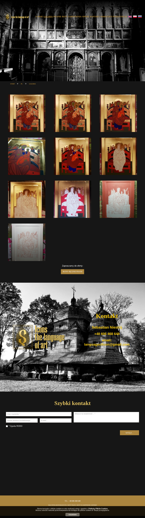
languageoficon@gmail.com (107, 344)
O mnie (39, 17)
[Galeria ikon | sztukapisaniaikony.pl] (16, 17)
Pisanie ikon (60, 17)
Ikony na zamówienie (83, 505)
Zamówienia (74, 17)
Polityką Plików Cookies (98, 509)
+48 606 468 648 (107, 334)
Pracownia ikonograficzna (57, 505)
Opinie (85, 17)
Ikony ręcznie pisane (72, 272)
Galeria (48, 17)
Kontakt (95, 17)
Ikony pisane (72, 505)
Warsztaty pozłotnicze (113, 17)
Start (12, 84)
